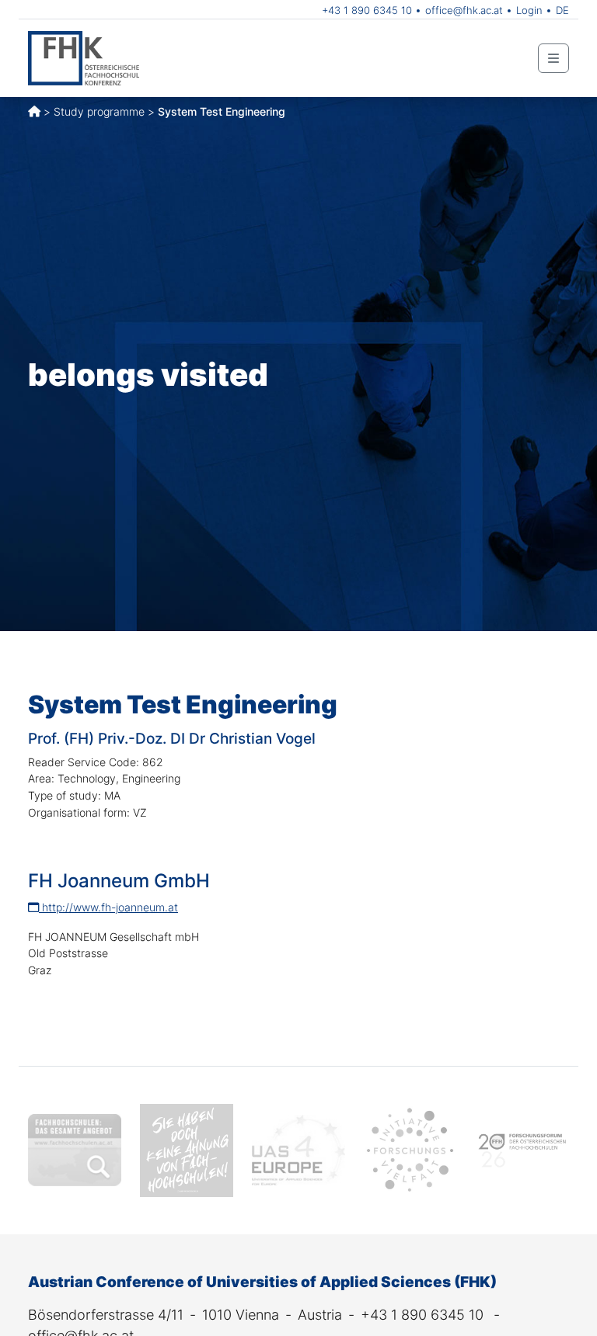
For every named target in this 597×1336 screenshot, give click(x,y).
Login (529, 10)
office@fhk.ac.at (464, 10)
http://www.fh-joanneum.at (108, 907)
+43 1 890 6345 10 (367, 10)
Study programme (99, 111)
